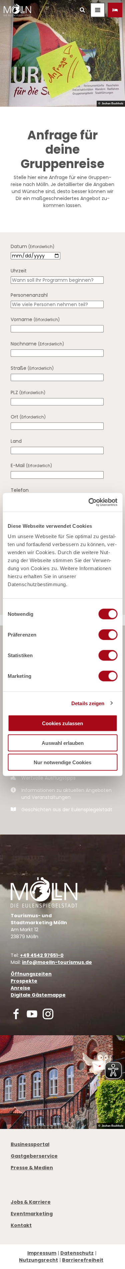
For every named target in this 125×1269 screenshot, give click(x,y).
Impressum (41, 1253)
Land (16, 441)
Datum (32, 246)
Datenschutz (77, 1253)
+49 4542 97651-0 (42, 955)
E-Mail (31, 465)
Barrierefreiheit (82, 1260)
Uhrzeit (19, 270)
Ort (28, 416)
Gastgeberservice (34, 1156)
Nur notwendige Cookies (62, 762)
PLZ (28, 392)
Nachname (37, 343)
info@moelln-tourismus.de (57, 962)
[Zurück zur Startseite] (17, 10)
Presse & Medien (32, 1167)
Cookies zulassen (62, 723)
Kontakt (21, 1225)
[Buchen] (115, 10)
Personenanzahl (29, 295)
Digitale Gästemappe (38, 995)
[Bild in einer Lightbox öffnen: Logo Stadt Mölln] (44, 892)
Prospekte (24, 981)
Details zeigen (87, 703)
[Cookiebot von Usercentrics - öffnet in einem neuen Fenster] (89, 502)
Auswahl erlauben (63, 743)
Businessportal (30, 1144)
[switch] (107, 634)
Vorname (35, 319)
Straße (32, 368)
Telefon (20, 490)
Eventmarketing (32, 1213)
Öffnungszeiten (31, 974)
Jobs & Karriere (31, 1202)
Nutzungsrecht (38, 1260)
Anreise (20, 988)
